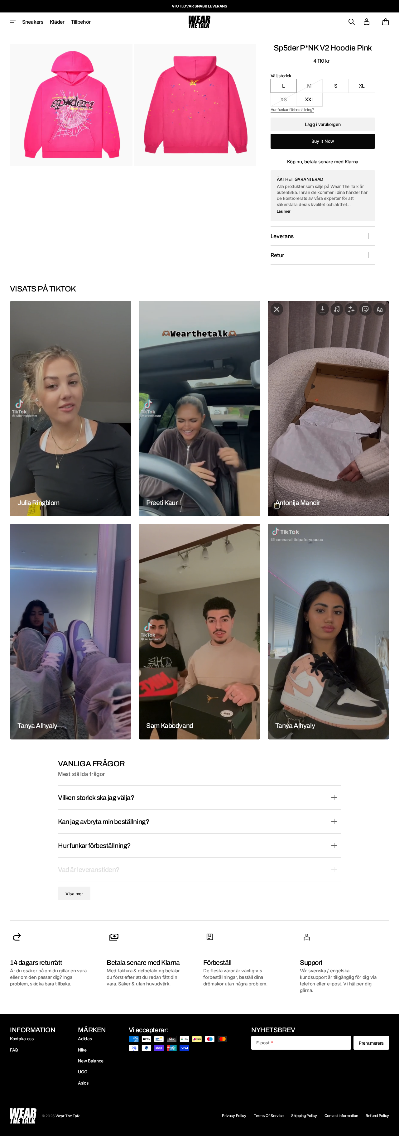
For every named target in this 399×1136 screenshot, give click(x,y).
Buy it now (322, 141)
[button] (351, 22)
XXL (314, 101)
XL (367, 88)
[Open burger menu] (13, 22)
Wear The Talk (67, 1116)
